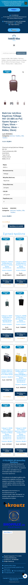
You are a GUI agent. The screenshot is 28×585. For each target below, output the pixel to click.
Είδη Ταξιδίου (14, 58)
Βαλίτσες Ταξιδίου (15, 136)
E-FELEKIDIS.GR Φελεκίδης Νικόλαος (14, 461)
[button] (14, 45)
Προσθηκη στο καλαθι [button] (7, 281)
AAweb (17, 582)
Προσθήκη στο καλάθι (16, 226)
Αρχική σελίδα (5, 58)
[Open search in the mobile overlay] (14, 53)
